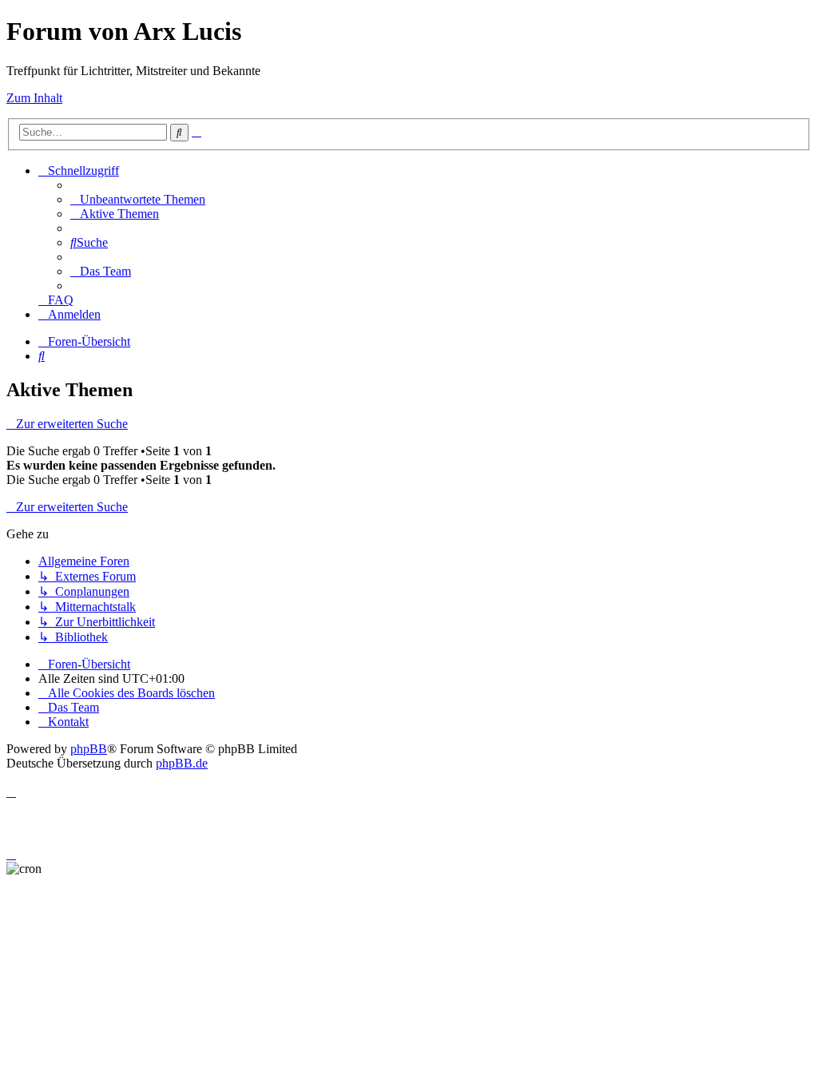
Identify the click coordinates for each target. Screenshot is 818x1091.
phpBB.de (182, 763)
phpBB (88, 749)
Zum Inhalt (34, 98)
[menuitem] (137, 199)
